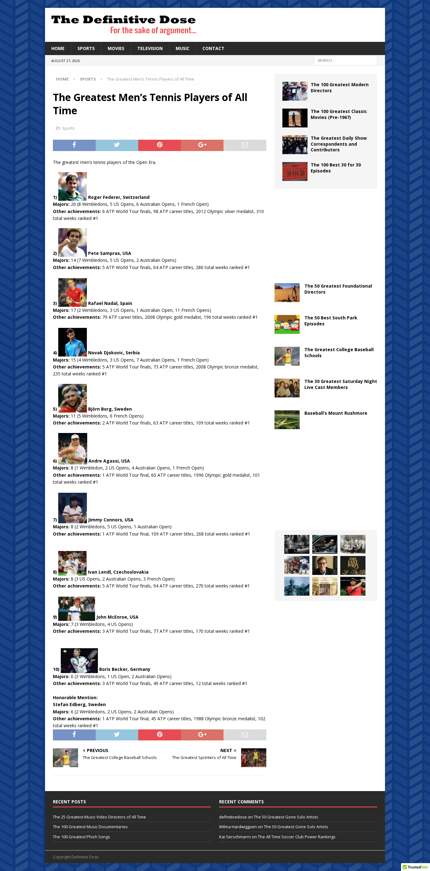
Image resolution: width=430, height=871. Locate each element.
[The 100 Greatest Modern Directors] (295, 91)
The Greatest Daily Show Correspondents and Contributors (339, 143)
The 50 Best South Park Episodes (330, 320)
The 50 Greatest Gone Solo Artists (286, 817)
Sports (86, 48)
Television (150, 48)
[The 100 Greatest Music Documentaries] (352, 565)
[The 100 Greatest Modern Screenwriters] (324, 565)
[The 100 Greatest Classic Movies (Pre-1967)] (295, 118)
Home (58, 48)
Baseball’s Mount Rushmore (335, 413)
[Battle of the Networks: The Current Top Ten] (296, 586)
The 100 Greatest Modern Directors (340, 87)
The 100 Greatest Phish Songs (81, 837)
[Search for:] (345, 60)
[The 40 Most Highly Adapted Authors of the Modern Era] (324, 586)
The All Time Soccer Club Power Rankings (297, 837)
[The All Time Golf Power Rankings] (352, 586)
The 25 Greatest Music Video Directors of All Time (99, 817)
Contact (213, 48)
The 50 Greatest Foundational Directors (338, 289)
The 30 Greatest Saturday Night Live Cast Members (340, 384)
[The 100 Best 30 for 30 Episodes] (295, 171)
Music (183, 48)
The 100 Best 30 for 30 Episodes (336, 167)
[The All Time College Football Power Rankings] (352, 544)
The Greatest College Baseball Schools (339, 352)
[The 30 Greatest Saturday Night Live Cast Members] (287, 388)
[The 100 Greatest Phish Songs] (296, 544)
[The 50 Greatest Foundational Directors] (287, 292)
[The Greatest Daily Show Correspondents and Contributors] (295, 144)
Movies (116, 48)
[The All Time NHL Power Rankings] (296, 565)
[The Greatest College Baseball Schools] (287, 356)
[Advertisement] (325, 236)
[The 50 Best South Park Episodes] (287, 324)
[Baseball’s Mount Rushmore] (287, 419)
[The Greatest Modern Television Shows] (324, 544)
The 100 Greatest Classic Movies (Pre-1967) (339, 114)
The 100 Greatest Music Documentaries (90, 826)
